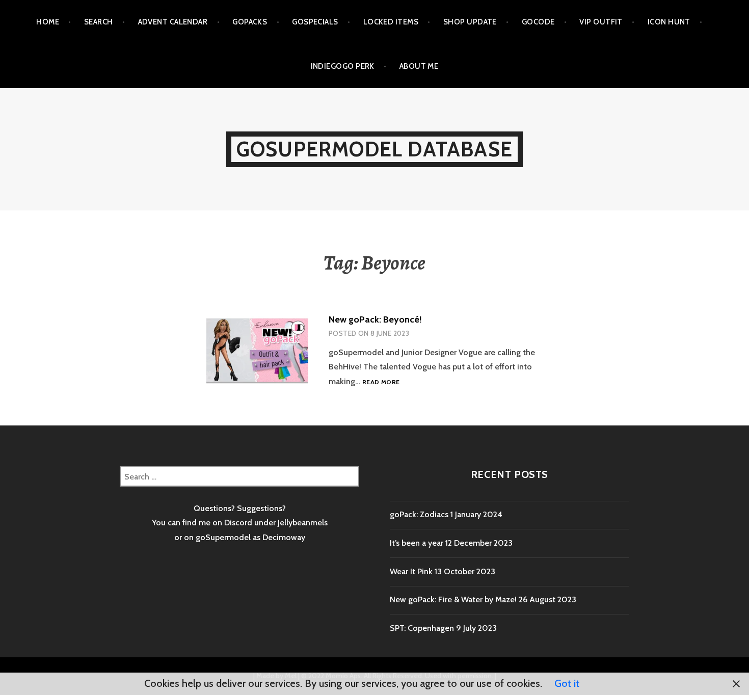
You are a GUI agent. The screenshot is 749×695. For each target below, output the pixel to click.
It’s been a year (416, 543)
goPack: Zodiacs (419, 514)
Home (47, 21)
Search (98, 21)
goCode (538, 21)
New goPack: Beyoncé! (375, 319)
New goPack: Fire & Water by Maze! (453, 599)
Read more (380, 382)
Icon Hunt (669, 21)
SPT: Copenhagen (422, 628)
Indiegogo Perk (342, 66)
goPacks (249, 21)
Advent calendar (173, 21)
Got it (566, 683)
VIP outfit (601, 21)
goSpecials (315, 21)
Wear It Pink (411, 571)
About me (419, 66)
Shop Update (470, 21)
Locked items (390, 21)
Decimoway (283, 537)
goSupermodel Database (374, 149)
